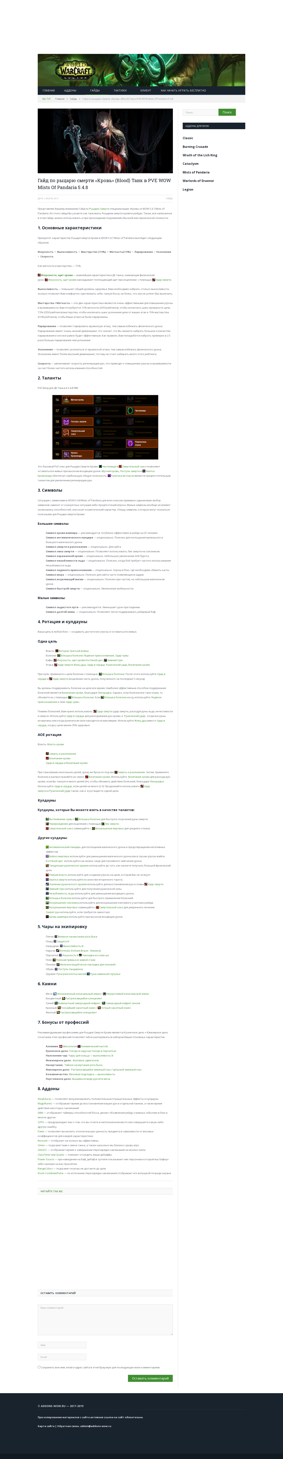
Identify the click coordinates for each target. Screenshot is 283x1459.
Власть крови (55, 744)
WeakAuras (44, 1099)
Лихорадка (104, 692)
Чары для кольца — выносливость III (91, 1055)
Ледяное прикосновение (98, 655)
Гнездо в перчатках (104, 1051)
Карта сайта (46, 1426)
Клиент (145, 90)
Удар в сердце (75, 716)
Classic (188, 138)
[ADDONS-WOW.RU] (141, 69)
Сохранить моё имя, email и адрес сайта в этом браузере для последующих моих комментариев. (100, 1367)
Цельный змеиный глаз (127, 1069)
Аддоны (70, 90)
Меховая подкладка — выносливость (92, 1074)
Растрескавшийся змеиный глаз (91, 1069)
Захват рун (53, 912)
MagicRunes (45, 1103)
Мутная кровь (110, 471)
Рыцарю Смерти (99, 208)
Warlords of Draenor (198, 181)
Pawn (41, 1131)
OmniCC (42, 1150)
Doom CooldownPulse (51, 1173)
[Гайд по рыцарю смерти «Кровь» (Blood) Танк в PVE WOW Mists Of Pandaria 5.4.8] (105, 141)
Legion (188, 189)
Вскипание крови (139, 664)
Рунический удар (116, 664)
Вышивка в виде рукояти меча (91, 1079)
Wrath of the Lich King (200, 155)
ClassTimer (44, 1154)
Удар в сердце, (96, 664)
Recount (42, 1140)
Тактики (120, 90)
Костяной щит (54, 861)
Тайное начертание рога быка (83, 1065)
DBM (40, 1112)
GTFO (41, 1122)
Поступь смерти (130, 471)
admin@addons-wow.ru (95, 1426)
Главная (49, 90)
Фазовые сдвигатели (86, 1060)
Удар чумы (122, 655)
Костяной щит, (94, 660)
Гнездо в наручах (80, 1051)
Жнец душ (80, 664)
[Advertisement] (115, 27)
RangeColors (45, 1168)
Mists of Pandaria (196, 172)
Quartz (60, 1154)
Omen (41, 1145)
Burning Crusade (195, 147)
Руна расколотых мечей (71, 974)
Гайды (95, 90)
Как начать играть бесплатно (183, 90)
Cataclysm (191, 164)
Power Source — (47, 1159)
